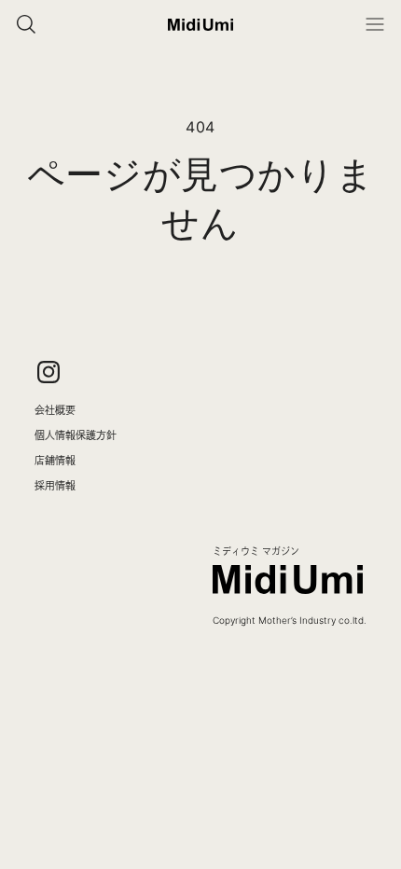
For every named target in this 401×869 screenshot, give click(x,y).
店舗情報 (55, 460)
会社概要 (55, 410)
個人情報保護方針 (76, 435)
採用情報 (55, 485)
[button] (375, 24)
